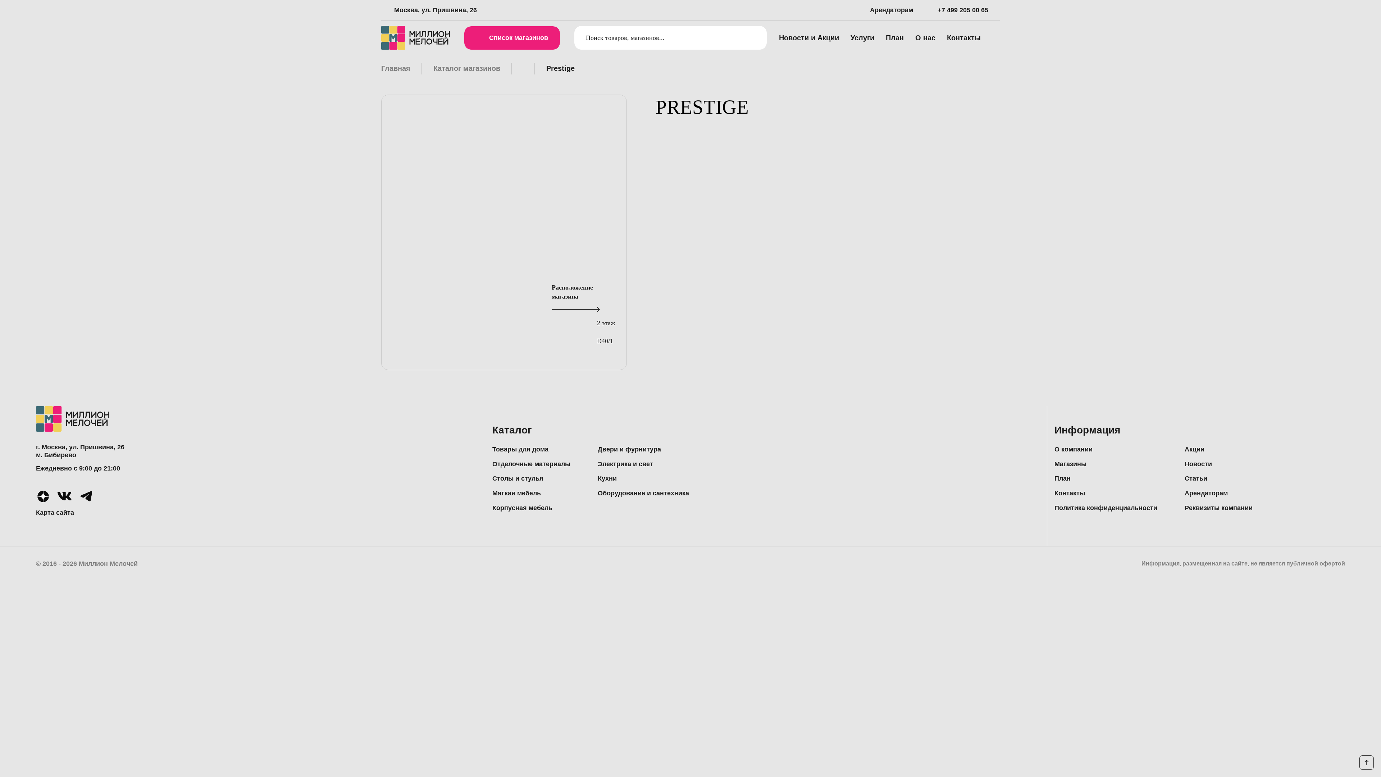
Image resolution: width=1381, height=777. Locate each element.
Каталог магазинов (466, 68)
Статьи (1196, 478)
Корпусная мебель (522, 508)
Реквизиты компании (1219, 508)
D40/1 (605, 341)
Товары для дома (520, 449)
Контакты (964, 38)
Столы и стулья (517, 478)
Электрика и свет (625, 464)
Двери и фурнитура (629, 449)
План (895, 38)
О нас (925, 38)
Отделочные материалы (531, 464)
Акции (1194, 449)
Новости (1198, 464)
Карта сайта (55, 512)
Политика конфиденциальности (1105, 508)
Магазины (1070, 464)
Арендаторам (891, 10)
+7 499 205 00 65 (963, 10)
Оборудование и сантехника (643, 493)
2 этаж (606, 323)
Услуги (862, 38)
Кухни (607, 478)
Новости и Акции (809, 38)
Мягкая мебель (516, 493)
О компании (1073, 449)
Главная (395, 68)
